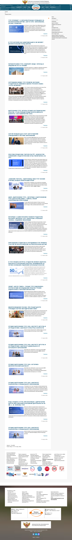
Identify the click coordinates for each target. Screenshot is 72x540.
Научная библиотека (11, 498)
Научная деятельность (56, 30)
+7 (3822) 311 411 (49, 513)
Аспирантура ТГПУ (25, 498)
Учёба (29, 7)
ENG (70, 6)
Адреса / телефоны (36, 537)
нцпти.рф (52, 465)
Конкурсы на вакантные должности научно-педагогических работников (59, 459)
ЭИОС (43, 7)
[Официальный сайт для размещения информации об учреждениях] (17, 474)
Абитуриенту (53, 7)
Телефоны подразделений (17, 513)
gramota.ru (28, 465)
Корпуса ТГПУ (24, 491)
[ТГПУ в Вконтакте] (0, 10)
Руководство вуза (55, 27)
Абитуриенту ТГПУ (25, 494)
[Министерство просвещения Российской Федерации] (25, 474)
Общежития (38, 497)
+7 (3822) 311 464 (16, 510)
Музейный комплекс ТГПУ (12, 499)
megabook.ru (41, 465)
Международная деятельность (57, 32)
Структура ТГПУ (10, 491)
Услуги (46, 7)
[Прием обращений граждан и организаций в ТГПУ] (36, 513)
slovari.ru (49, 465)
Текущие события (55, 19)
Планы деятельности (22, 459)
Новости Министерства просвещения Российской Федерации (11, 455)
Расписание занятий (10, 463)
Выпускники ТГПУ (25, 502)
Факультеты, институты (56, 29)
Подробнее (45, 33)
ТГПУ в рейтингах (39, 491)
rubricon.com (45, 465)
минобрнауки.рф (23, 465)
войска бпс (56, 465)
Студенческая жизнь (40, 495)
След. (17, 446)
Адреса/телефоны (55, 23)
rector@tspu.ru (15, 511)
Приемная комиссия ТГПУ (50, 509)
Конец (20, 446)
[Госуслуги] (32, 468)
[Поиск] (71, 9)
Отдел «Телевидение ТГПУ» (41, 498)
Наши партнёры (33, 461)
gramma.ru (35, 465)
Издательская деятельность (13, 497)
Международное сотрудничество (28, 500)
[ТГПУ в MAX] (3, 10)
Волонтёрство (38, 499)
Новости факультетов (10, 461)
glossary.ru (31, 465)
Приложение (47, 455)
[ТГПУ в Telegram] (1, 10)
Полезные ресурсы (33, 463)
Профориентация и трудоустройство (42, 500)
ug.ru (38, 465)
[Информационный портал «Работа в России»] (25, 468)
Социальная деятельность (12, 495)
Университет (19, 7)
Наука (25, 7)
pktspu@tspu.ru (48, 514)
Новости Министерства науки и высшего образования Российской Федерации (12, 459)
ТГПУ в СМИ (38, 493)
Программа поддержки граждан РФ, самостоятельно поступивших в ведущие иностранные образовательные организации (35, 458)
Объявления (54, 21)
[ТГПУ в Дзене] (4, 10)
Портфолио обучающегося (56, 24)
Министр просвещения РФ (28, 137)
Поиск (53, 16)
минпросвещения (17, 465)
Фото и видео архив (55, 33)
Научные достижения (26, 499)
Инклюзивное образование (41, 502)
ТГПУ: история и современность (42, 494)
